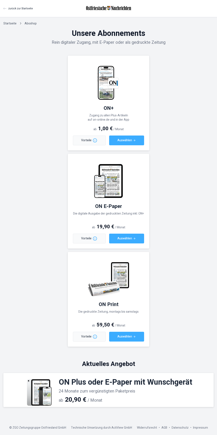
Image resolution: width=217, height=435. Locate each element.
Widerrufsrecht (147, 427)
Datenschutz (180, 427)
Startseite (10, 23)
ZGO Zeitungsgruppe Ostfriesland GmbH (39, 427)
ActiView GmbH (121, 427)
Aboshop (31, 23)
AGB (164, 427)
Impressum (200, 427)
